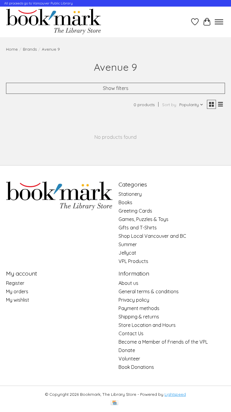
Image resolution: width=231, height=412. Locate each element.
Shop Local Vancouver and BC (152, 236)
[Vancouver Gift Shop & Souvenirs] (53, 21)
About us (128, 283)
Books (125, 202)
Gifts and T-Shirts (138, 228)
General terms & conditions (149, 291)
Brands (30, 49)
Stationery (130, 194)
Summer (128, 244)
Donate (127, 350)
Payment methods (139, 308)
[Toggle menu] (219, 22)
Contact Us (131, 333)
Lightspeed (175, 394)
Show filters (115, 88)
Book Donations (136, 367)
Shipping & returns (139, 317)
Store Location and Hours (147, 325)
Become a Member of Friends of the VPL (163, 342)
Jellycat (127, 253)
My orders (17, 291)
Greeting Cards (135, 211)
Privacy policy (134, 300)
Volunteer (129, 359)
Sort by (169, 104)
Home (12, 49)
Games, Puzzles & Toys (143, 219)
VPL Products (133, 261)
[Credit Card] (114, 403)
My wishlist (17, 300)
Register (15, 283)
